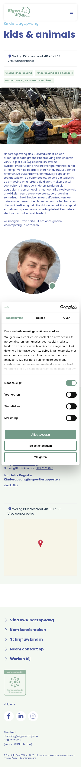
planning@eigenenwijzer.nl (21, 736)
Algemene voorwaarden (61, 755)
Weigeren (40, 457)
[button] (40, 543)
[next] (74, 135)
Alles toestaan (40, 434)
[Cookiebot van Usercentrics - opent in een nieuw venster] (60, 307)
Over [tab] (66, 317)
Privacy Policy (10, 758)
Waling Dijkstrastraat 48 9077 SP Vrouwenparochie (34, 58)
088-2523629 (44, 468)
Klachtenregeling (28, 758)
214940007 (11, 485)
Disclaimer (42, 755)
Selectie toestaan (40, 445)
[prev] (64, 135)
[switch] (71, 395)
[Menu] (71, 12)
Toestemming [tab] (14, 317)
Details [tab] (40, 317)
